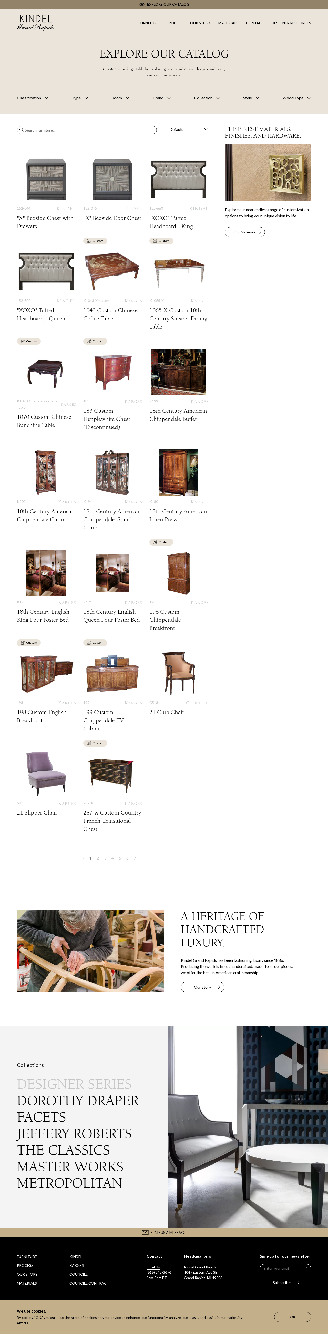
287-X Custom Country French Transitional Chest (112, 792)
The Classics (63, 1150)
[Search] (21, 130)
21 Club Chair (178, 683)
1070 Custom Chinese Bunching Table (46, 389)
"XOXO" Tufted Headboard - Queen (46, 285)
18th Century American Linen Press (178, 486)
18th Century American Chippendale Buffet (178, 386)
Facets (41, 1117)
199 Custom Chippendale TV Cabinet (112, 691)
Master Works (70, 1166)
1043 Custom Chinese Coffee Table (112, 285)
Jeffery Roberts (74, 1133)
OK (292, 1317)
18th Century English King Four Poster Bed (46, 587)
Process (25, 1265)
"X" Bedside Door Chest (112, 189)
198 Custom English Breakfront (46, 687)
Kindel (75, 1256)
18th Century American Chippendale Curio (46, 486)
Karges (76, 1265)
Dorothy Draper (78, 1100)
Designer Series (74, 1084)
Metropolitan (69, 1183)
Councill (78, 1274)
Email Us (153, 1267)
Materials (27, 1283)
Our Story (27, 1274)
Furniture (27, 1256)
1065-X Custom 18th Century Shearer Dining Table (178, 289)
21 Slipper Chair (46, 784)
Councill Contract (89, 1283)
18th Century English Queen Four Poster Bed (112, 587)
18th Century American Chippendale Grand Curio (112, 490)
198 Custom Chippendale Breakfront (178, 591)
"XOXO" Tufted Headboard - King (178, 193)
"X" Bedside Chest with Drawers (46, 193)
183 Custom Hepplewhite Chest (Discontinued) (112, 390)
